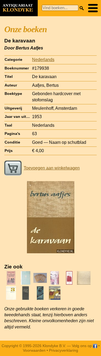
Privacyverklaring (63, 350)
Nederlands (43, 59)
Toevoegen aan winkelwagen (52, 168)
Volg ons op (82, 346)
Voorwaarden (34, 350)
